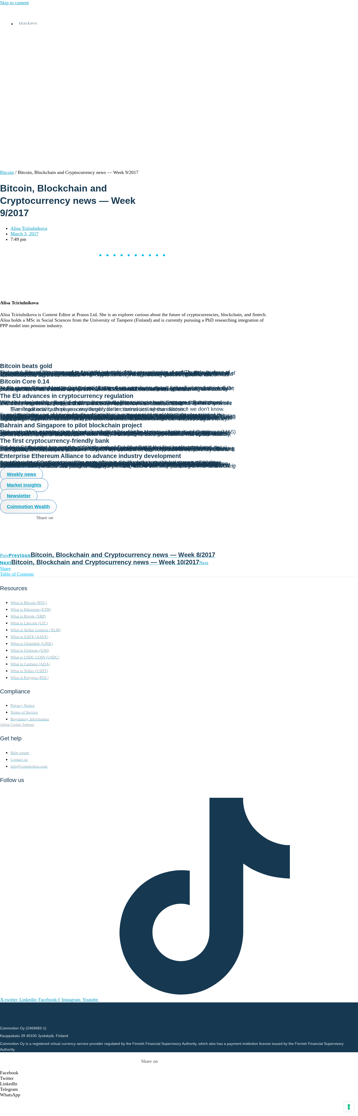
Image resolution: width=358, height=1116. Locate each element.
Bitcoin (7, 172)
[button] (149, 1073)
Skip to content (14, 2)
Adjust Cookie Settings (17, 724)
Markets (28, 23)
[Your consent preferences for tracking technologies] (349, 1107)
